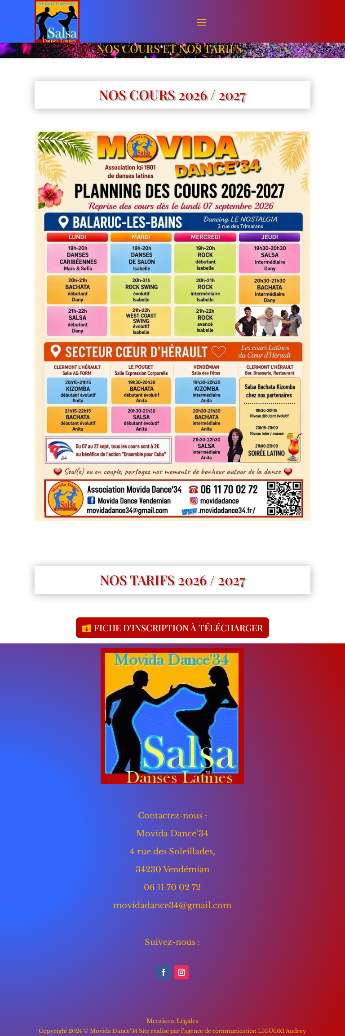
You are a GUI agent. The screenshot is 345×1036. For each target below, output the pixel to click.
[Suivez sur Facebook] (163, 972)
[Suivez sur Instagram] (181, 972)
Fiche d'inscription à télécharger (178, 627)
